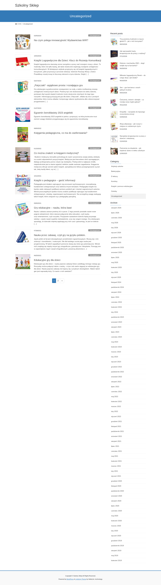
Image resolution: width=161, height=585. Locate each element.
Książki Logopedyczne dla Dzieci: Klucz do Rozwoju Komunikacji (67, 60)
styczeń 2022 (116, 416)
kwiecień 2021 (116, 461)
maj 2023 (114, 342)
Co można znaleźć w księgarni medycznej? (56, 153)
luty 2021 (114, 471)
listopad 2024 (116, 282)
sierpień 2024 (116, 292)
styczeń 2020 (116, 536)
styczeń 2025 (116, 277)
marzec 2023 (116, 352)
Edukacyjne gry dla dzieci (47, 260)
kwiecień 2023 (116, 347)
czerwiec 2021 (116, 451)
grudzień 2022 (116, 367)
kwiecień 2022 (116, 401)
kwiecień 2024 (116, 307)
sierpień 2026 (116, 208)
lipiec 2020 (115, 506)
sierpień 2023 (116, 327)
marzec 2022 (116, 406)
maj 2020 (114, 516)
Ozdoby (114, 191)
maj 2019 (114, 555)
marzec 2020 (116, 526)
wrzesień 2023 (116, 322)
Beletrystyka (115, 171)
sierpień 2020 (116, 501)
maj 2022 (114, 396)
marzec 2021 (116, 466)
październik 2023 (117, 317)
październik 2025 (117, 247)
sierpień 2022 (116, 382)
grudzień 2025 (116, 237)
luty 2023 (114, 357)
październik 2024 (117, 287)
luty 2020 (114, 531)
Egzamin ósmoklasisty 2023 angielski (53, 112)
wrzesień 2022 (116, 377)
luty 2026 (114, 228)
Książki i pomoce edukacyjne (122, 186)
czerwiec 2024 (116, 302)
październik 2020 (117, 491)
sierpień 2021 (116, 441)
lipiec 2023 (115, 332)
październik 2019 (117, 546)
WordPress (70, 579)
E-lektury (114, 176)
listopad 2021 (116, 426)
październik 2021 (117, 431)
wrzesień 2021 (116, 436)
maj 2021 (114, 456)
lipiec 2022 (115, 387)
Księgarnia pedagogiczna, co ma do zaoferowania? (60, 133)
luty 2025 (114, 272)
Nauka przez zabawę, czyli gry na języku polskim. (60, 235)
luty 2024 (114, 312)
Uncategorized (95, 35)
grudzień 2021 (116, 421)
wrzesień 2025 (116, 252)
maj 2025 (114, 262)
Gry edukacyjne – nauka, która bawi (53, 207)
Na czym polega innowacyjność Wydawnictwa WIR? (61, 40)
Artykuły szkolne (117, 166)
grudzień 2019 (116, 541)
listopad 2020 (116, 486)
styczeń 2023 (116, 362)
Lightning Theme (80, 579)
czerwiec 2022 (116, 391)
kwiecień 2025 (116, 267)
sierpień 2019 (116, 550)
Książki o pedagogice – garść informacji (54, 180)
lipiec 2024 (115, 297)
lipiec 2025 (115, 257)
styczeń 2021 (116, 476)
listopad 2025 (116, 242)
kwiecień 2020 (116, 521)
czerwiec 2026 (116, 218)
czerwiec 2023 (116, 337)
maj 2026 (114, 223)
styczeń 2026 (116, 232)
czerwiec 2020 (116, 511)
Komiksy (114, 181)
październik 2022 (117, 372)
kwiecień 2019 (116, 560)
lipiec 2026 (115, 213)
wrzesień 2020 (116, 496)
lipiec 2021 (115, 446)
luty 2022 (114, 411)
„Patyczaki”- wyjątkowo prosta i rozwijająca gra (58, 85)
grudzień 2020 (116, 481)
